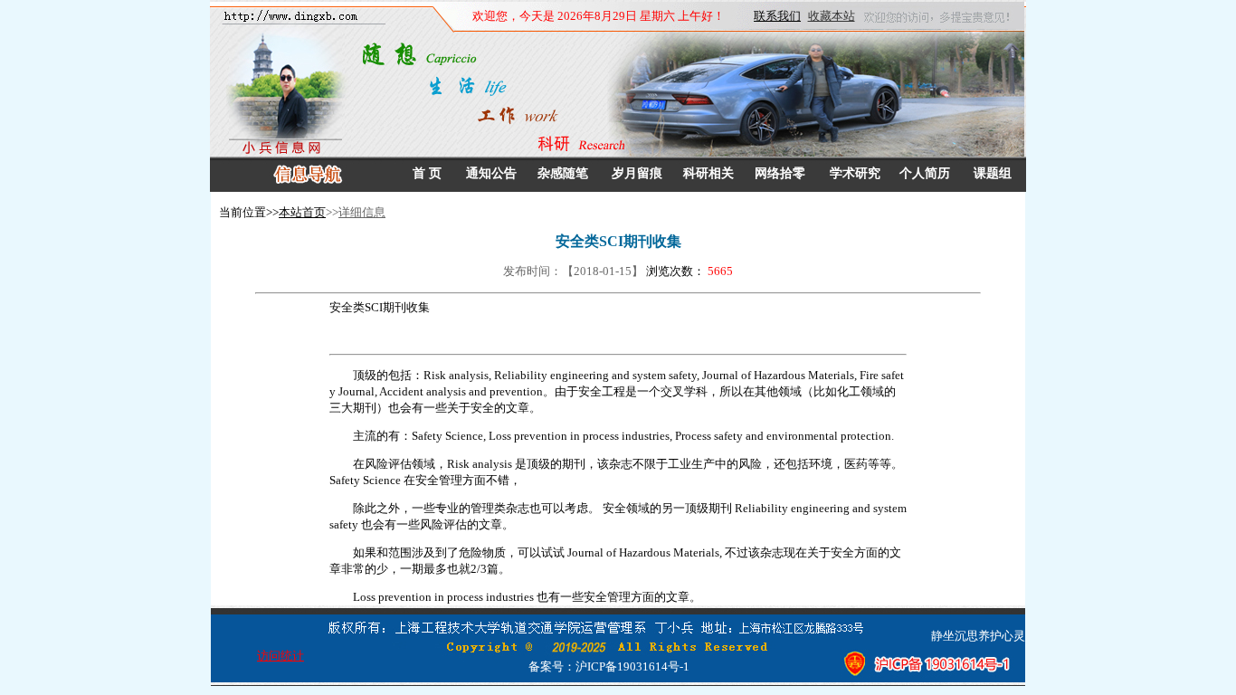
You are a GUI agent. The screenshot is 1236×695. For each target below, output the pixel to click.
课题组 (993, 173)
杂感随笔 (562, 173)
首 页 (427, 173)
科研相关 (708, 173)
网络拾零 (780, 173)
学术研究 (855, 173)
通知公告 (491, 173)
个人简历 (924, 173)
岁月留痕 (637, 173)
